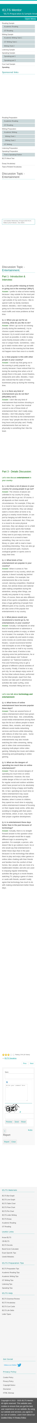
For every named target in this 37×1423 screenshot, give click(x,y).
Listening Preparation (10, 148)
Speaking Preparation (10, 151)
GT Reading (8, 31)
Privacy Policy (8, 1381)
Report (6, 1142)
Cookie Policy (8, 1377)
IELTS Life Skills (8, 1310)
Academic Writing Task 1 (13, 38)
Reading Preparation (9, 118)
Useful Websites (8, 1257)
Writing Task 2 (9, 46)
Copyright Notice (9, 1385)
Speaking (5, 67)
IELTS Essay (7, 1219)
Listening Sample (8, 50)
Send (17, 1122)
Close (13, 1142)
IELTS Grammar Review (11, 1299)
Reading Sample (8, 23)
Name (6, 1072)
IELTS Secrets (7, 1245)
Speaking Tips (7, 1288)
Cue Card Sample (8, 64)
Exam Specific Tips (9, 1253)
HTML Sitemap (8, 1393)
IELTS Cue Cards (8, 1306)
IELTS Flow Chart (8, 1207)
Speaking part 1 (10, 56)
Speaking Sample (8, 53)
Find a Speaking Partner (13, 155)
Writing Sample (7, 34)
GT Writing (8, 144)
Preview (9, 1122)
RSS (30, 1130)
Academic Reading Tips (11, 1272)
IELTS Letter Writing (9, 1215)
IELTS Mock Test (8, 158)
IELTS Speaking (10, 1058)
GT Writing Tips (7, 1280)
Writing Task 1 (10, 136)
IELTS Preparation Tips (10, 1269)
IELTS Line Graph (8, 1200)
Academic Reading (11, 27)
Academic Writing (10, 132)
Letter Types (6, 1314)
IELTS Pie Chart (8, 1211)
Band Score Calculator (10, 1249)
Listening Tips (7, 1284)
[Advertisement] (18, 95)
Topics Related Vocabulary (12, 167)
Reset (23, 1122)
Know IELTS (6, 1237)
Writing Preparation (9, 129)
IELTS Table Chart (8, 1203)
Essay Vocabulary (8, 163)
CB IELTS (5, 1241)
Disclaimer (7, 1389)
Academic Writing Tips (10, 1276)
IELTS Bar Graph (8, 1196)
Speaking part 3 (10, 60)
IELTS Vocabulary (8, 1303)
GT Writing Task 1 (10, 42)
